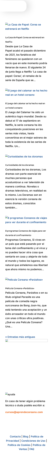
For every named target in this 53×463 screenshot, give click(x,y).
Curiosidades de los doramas (19, 165)
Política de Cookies (19, 445)
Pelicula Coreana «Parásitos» (19, 288)
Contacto (15, 436)
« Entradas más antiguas (20, 336)
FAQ (31, 449)
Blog (25, 436)
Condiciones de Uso (33, 440)
